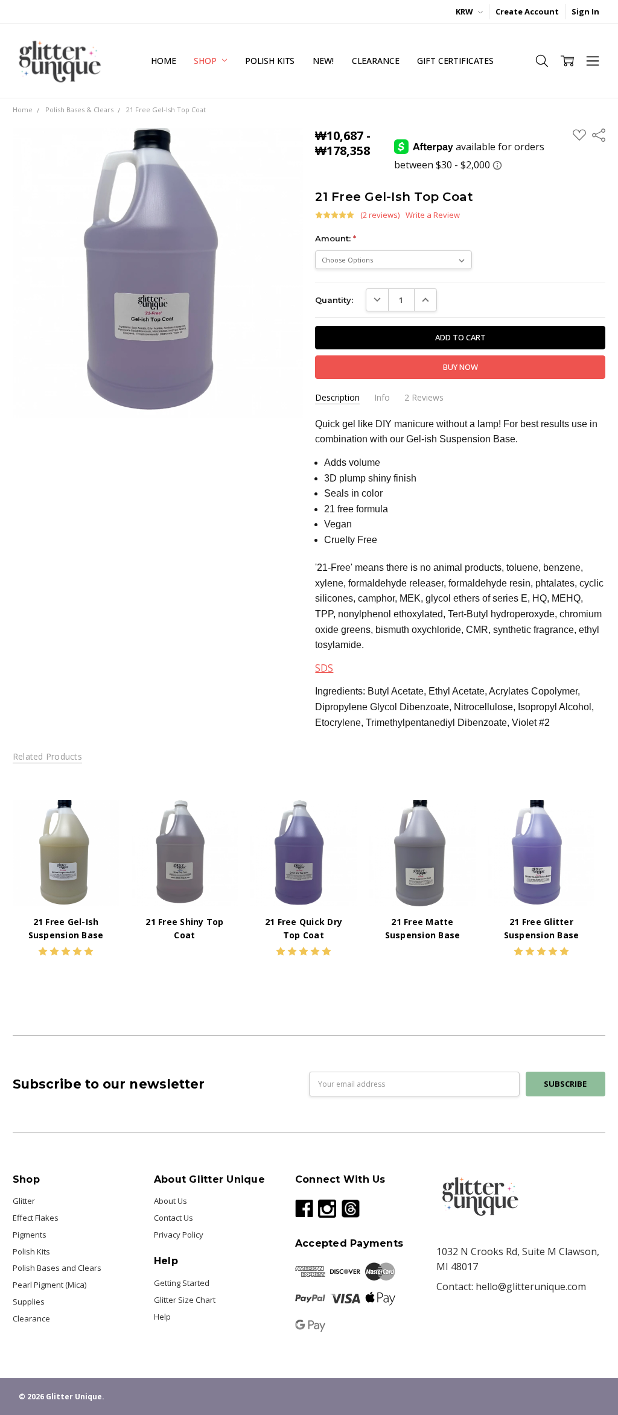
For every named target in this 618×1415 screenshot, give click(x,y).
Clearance (376, 60)
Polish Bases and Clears (57, 1267)
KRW (465, 11)
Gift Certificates (455, 60)
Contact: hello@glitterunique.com (511, 1286)
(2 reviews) (380, 215)
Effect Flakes (36, 1217)
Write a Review (433, 215)
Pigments (29, 1234)
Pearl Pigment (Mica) (49, 1284)
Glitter (24, 1200)
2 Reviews (424, 397)
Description (337, 397)
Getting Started (181, 1282)
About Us (170, 1200)
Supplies (29, 1301)
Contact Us (173, 1217)
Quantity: (334, 300)
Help (162, 1316)
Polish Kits (270, 60)
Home (163, 60)
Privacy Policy (178, 1234)
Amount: (335, 238)
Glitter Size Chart (184, 1299)
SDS (324, 668)
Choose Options (66, 882)
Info (382, 397)
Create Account (527, 11)
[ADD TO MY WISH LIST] (98, 839)
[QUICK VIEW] (98, 820)
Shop (206, 60)
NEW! (323, 60)
